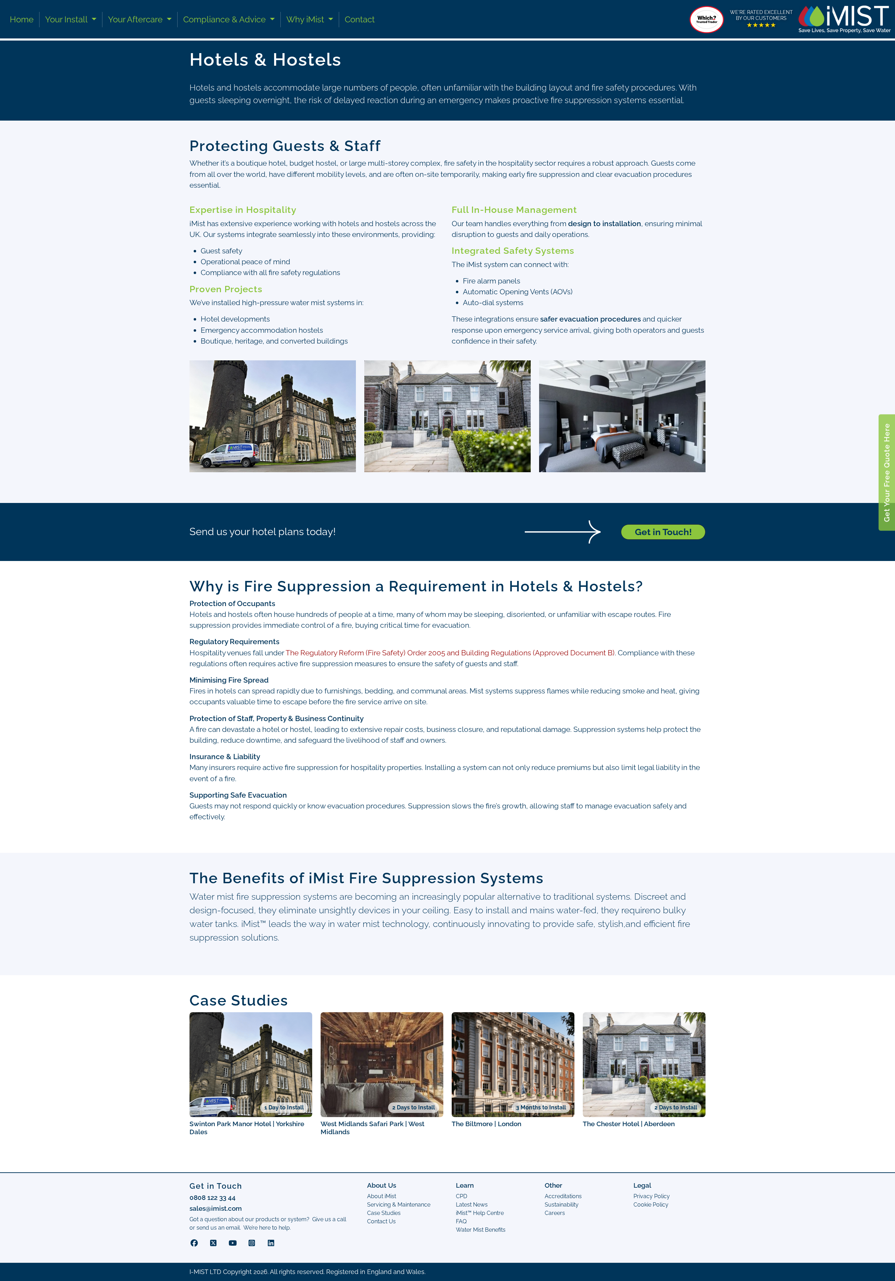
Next (206, 757)
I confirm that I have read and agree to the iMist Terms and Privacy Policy (297, 713)
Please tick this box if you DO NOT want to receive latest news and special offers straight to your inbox (335, 699)
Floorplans (209, 608)
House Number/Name (397, 579)
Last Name (382, 550)
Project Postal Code (564, 579)
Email (204, 579)
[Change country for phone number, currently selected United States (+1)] (544, 562)
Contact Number (560, 550)
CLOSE (706, 502)
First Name (211, 550)
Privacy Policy (256, 729)
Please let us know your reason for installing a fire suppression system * (293, 670)
